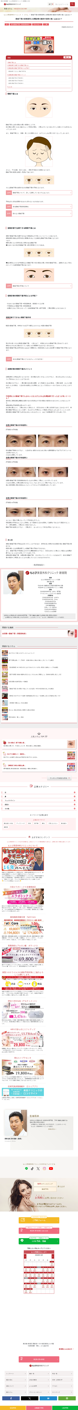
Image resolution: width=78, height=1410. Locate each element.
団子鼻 (36, 823)
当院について (10, 1386)
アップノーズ (20, 823)
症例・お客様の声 (57, 1380)
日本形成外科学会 (50, 601)
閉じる (67, 57)
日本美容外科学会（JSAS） (50, 599)
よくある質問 (33, 1386)
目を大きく (37, 24)
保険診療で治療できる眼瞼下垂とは (17, 65)
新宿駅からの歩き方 (65, 1349)
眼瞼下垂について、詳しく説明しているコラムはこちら (31, 193)
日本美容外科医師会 (50, 609)
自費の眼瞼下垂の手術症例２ (15, 80)
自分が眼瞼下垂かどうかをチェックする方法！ (28, 359)
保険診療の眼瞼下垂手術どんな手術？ (18, 68)
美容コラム (9, 1392)
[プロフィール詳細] (50, 611)
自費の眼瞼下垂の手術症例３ (15, 83)
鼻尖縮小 (64, 823)
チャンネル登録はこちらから (11, 881)
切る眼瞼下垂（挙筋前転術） (20, 24)
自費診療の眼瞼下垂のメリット (16, 75)
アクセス (54, 1386)
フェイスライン (10, 800)
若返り (7, 804)
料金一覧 (54, 1373)
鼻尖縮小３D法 (8, 823)
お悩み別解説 (33, 1380)
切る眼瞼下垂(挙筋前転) (20, 207)
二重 (45, 24)
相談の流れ (9, 1380)
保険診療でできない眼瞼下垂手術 (17, 71)
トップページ (10, 1373)
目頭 (29, 823)
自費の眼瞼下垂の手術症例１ (15, 78)
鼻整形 (6, 827)
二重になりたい (53, 823)
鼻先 (43, 823)
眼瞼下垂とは (11, 62)
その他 (7, 809)
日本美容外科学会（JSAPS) (50, 597)
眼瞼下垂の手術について (21, 286)
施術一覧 (31, 1373)
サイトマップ (56, 1392)
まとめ (9, 87)
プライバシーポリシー (35, 1392)
